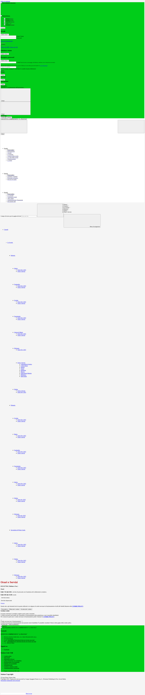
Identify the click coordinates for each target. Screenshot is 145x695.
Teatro (22, 369)
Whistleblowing (8, 665)
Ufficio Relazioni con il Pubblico (12, 660)
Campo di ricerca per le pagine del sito (11, 216)
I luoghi (66, 206)
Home (65, 204)
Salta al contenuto (5, 1)
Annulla (3, 117)
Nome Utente (20, 36)
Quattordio (17, 284)
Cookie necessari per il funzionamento (11, 621)
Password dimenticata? (7, 41)
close (2, 134)
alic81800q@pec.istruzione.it (21, 641)
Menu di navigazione (95, 226)
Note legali (7, 657)
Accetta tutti (26, 609)
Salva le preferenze (13, 624)
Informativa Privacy (9, 659)
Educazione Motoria (26, 373)
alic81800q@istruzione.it (21, 640)
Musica (23, 372)
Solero (65, 210)
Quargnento (17, 316)
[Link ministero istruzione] (8, 3)
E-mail (18, 62)
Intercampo (24, 376)
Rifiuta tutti (14, 609)
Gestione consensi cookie (10, 666)
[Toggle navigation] (14, 126)
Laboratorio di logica (26, 364)
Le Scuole (66, 207)
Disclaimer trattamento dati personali (10, 680)
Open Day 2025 (21, 270)
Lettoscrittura (24, 366)
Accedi (3, 28)
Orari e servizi (21, 437)
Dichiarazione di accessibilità (11, 662)
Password (19, 38)
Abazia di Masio (18, 332)
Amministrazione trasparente (11, 668)
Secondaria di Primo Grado (18, 530)
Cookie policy (7, 656)
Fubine (16, 389)
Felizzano (17, 348)
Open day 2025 (21, 499)
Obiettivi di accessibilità (10, 663)
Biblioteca (23, 375)
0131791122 (9, 638)
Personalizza (4, 609)
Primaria (13, 405)
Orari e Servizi (21, 271)
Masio (16, 434)
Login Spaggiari (43, 65)
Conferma (9, 117)
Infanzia (66, 209)
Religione (23, 370)
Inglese (23, 367)
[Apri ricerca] (131, 126)
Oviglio (16, 300)
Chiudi (2, 75)
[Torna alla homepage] (72, 119)
